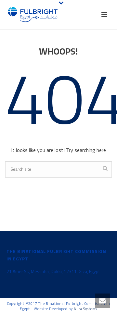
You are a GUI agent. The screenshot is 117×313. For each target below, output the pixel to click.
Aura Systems (85, 308)
